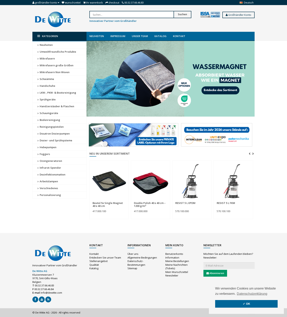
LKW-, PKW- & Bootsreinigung (57, 92)
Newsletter (171, 275)
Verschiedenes (48, 188)
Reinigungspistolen (51, 126)
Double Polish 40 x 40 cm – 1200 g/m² (150, 204)
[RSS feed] (48, 299)
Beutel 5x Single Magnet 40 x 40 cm (108, 204)
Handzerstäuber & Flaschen (56, 106)
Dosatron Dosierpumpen (54, 133)
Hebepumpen (47, 147)
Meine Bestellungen (177, 261)
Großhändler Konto (239, 15)
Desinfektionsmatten (52, 174)
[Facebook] (35, 299)
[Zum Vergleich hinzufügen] (124, 201)
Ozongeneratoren (50, 161)
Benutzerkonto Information (174, 255)
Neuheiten (96, 36)
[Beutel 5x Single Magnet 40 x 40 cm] (109, 181)
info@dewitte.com (51, 292)
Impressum (117, 36)
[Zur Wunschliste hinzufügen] (117, 201)
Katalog (160, 36)
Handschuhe (47, 86)
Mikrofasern (47, 58)
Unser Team (140, 36)
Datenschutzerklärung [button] (252, 293)
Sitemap (132, 268)
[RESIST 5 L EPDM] (191, 181)
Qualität (94, 265)
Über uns (132, 254)
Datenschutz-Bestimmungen (136, 263)
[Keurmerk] (210, 15)
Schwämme (46, 79)
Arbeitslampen (48, 181)
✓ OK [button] (246, 303)
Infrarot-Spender (50, 167)
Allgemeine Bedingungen (142, 257)
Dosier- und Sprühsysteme (55, 140)
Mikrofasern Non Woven (54, 72)
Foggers (44, 154)
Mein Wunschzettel (176, 272)
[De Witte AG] (52, 19)
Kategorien (50, 36)
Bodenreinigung (49, 120)
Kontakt (179, 36)
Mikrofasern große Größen (56, 65)
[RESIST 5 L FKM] (233, 181)
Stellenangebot (98, 261)
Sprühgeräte (47, 99)
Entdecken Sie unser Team (105, 257)
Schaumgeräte (48, 113)
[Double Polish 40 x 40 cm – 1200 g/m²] (150, 181)
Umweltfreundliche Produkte (57, 51)
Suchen (182, 14)
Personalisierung (50, 195)
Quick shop (101, 201)
